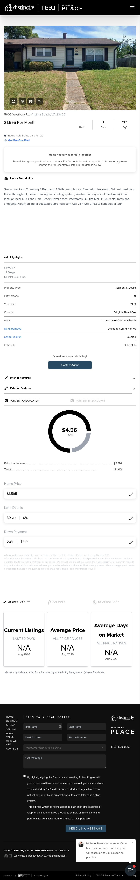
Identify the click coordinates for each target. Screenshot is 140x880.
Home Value (10, 735)
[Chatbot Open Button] (130, 870)
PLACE (65, 850)
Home (10, 716)
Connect (12, 748)
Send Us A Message (85, 828)
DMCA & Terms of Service (109, 875)
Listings (12, 720)
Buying (10, 725)
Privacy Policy (83, 875)
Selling (11, 729)
